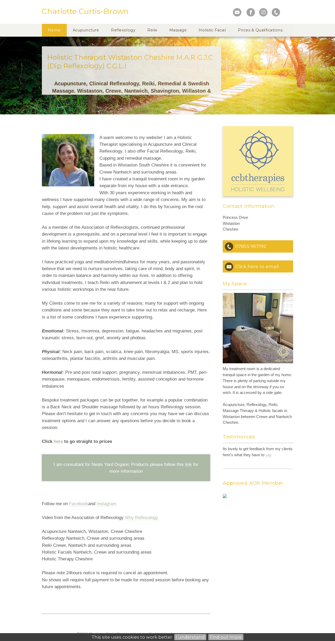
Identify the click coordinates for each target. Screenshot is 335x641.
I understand (190, 637)
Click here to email (257, 266)
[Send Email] (237, 12)
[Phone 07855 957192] (276, 12)
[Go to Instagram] (263, 12)
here (58, 441)
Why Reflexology (141, 517)
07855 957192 (250, 246)
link (188, 464)
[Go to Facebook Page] (250, 12)
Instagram (106, 503)
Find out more (226, 637)
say (268, 455)
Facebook (78, 503)
